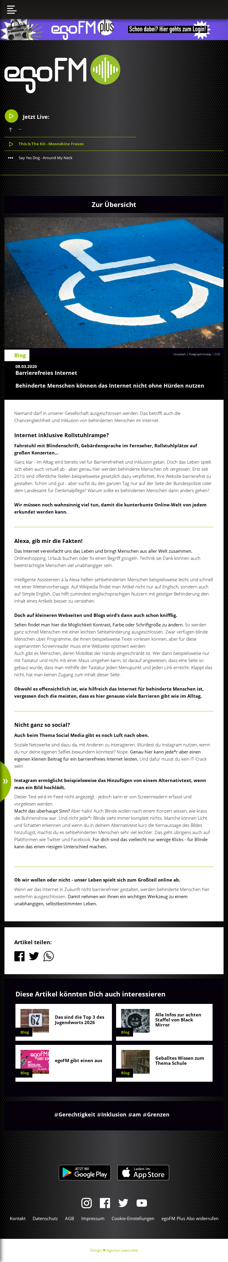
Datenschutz (45, 1218)
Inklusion (113, 1114)
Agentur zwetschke (122, 1250)
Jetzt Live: (35, 116)
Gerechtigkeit (76, 1114)
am (136, 1114)
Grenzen (158, 1114)
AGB (69, 1218)
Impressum (92, 1218)
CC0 (217, 354)
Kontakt (18, 1218)
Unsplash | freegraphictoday (192, 354)
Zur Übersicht (114, 204)
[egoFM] (62, 91)
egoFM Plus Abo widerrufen (190, 1218)
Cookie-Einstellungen (133, 1218)
